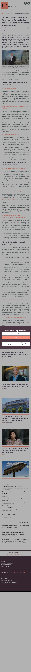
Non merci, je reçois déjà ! (9, 344)
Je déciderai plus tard (23, 344)
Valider (15, 338)
